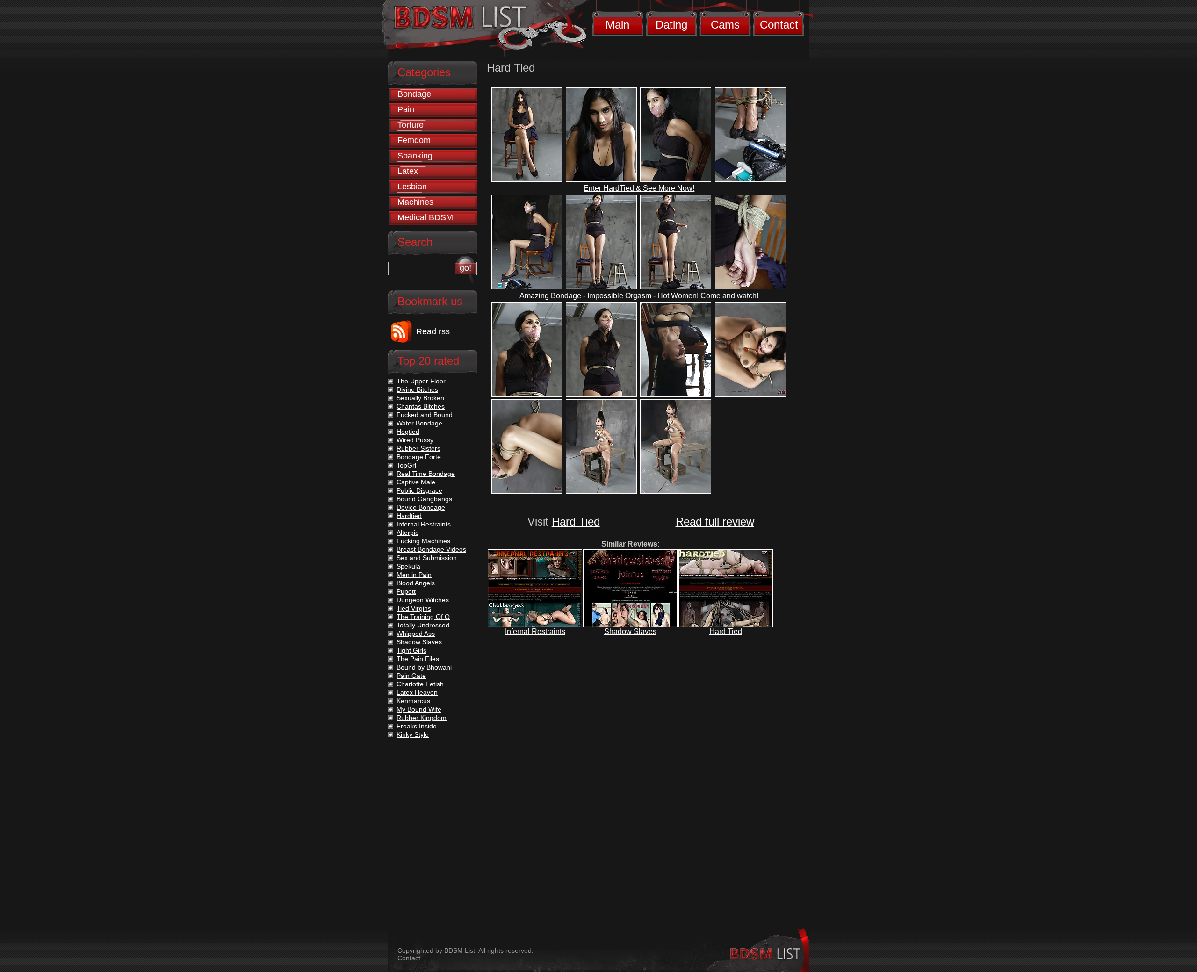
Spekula (408, 566)
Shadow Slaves (630, 631)
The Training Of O (423, 616)
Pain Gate (411, 675)
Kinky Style (413, 734)
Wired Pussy (415, 440)
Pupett (406, 591)
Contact (779, 24)
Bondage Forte (419, 457)
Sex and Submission (427, 558)
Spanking (415, 155)
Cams (725, 24)
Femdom (414, 140)
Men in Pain (414, 574)
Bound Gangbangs (424, 499)
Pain (405, 109)
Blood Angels (416, 583)
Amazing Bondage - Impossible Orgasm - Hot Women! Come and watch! (638, 296)
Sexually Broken (420, 398)
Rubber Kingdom (422, 717)
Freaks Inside (417, 726)
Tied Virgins (414, 608)
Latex (407, 171)
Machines (415, 202)
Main (617, 24)
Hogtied (408, 431)
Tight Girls (411, 650)
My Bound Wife (419, 709)
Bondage (414, 94)
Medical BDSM (425, 217)
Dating (671, 24)
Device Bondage (421, 507)
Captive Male (416, 482)
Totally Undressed (423, 625)
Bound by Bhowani (424, 667)
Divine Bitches (417, 389)
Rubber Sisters (418, 448)
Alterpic (407, 532)
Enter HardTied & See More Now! (639, 188)
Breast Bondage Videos (431, 549)
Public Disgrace (419, 490)
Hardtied (409, 515)
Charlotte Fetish (420, 684)
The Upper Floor (421, 381)
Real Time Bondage (426, 473)
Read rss (433, 331)
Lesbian (412, 186)
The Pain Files (418, 658)
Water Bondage (419, 423)
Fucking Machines (423, 541)
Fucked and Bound (425, 414)
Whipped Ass (416, 633)
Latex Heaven (417, 692)
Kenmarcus (413, 701)
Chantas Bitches (421, 406)
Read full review (715, 521)
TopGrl (406, 465)
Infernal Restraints (535, 631)
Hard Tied (576, 521)
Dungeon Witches (423, 600)
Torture (410, 125)
